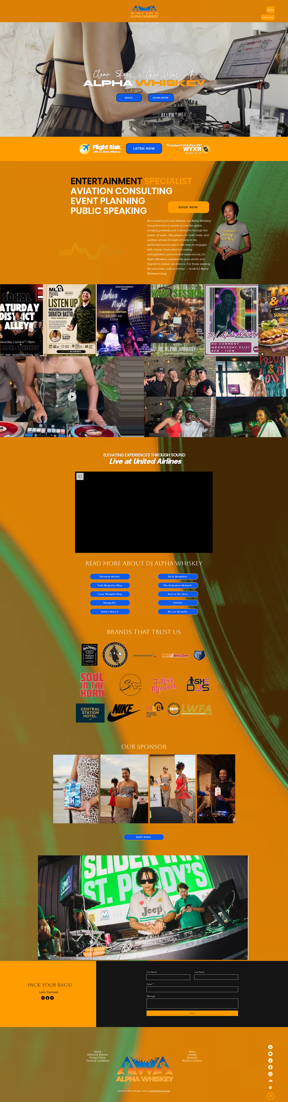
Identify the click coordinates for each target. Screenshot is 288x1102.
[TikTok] (52, 998)
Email (149, 984)
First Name (152, 972)
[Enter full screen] (208, 549)
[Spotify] (270, 1090)
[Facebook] (47, 998)
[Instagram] (43, 998)
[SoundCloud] (270, 1083)
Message (151, 996)
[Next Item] (282, 320)
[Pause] (79, 549)
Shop (192, 1051)
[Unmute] (84, 549)
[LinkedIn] (270, 1050)
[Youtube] (270, 1056)
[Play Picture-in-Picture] (203, 549)
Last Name (200, 972)
